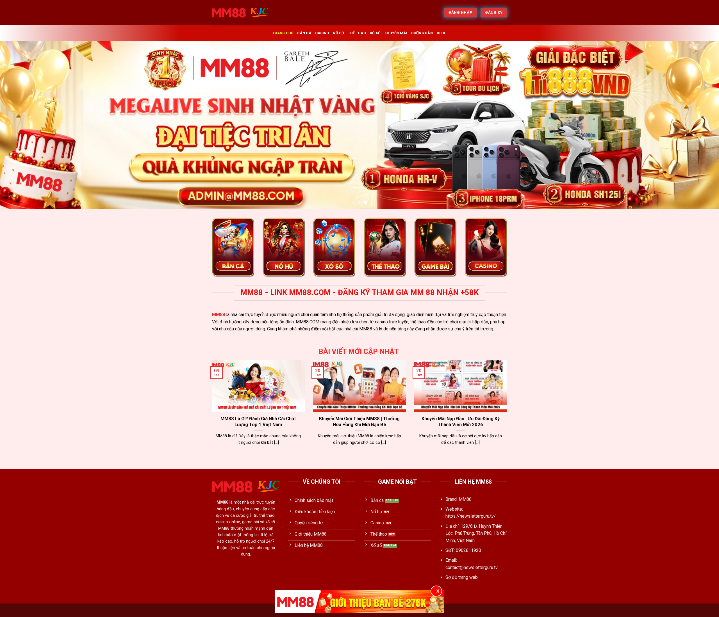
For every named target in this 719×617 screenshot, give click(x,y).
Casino (322, 33)
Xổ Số (375, 33)
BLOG (442, 33)
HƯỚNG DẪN (422, 33)
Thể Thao (357, 33)
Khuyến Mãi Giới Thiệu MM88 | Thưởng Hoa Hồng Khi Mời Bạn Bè (359, 422)
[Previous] (21, 125)
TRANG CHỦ (282, 33)
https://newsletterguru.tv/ (470, 516)
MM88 (218, 314)
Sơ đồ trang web (461, 577)
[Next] (698, 125)
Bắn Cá (304, 33)
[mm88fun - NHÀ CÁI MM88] (240, 12)
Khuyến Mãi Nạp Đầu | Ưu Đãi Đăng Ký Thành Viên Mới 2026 (461, 422)
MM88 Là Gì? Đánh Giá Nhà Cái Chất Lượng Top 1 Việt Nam (258, 422)
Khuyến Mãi (395, 33)
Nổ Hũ (338, 33)
